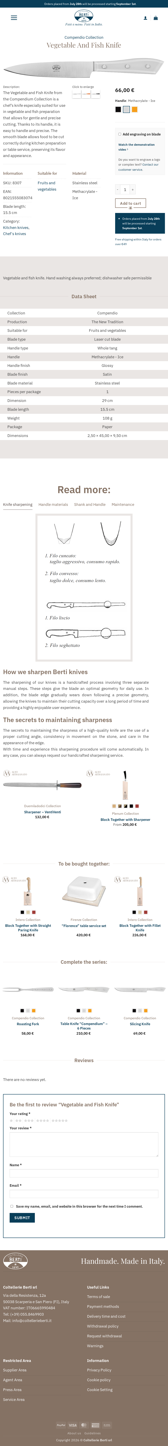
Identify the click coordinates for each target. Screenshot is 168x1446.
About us (74, 1433)
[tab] (17, 504)
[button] (14, 17)
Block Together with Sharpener (125, 819)
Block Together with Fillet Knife (140, 927)
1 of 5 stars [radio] (11, 1120)
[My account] (145, 17)
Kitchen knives (15, 227)
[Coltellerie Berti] (84, 18)
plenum (117, 813)
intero (20, 920)
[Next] (165, 802)
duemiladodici (34, 806)
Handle (120, 100)
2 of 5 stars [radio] (18, 1120)
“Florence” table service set (84, 926)
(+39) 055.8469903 (27, 1314)
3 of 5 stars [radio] (28, 1120)
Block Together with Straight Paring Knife (28, 927)
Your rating (20, 1113)
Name (16, 1165)
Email (16, 1185)
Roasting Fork (28, 1024)
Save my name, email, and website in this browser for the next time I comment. (79, 1206)
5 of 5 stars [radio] (59, 1120)
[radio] (118, 109)
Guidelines (92, 1433)
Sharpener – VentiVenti (42, 812)
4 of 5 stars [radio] (42, 1120)
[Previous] (3, 802)
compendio (75, 37)
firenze (76, 920)
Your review (21, 1128)
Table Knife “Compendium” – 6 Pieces (84, 1026)
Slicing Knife (140, 1024)
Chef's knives (14, 233)
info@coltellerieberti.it (32, 1320)
